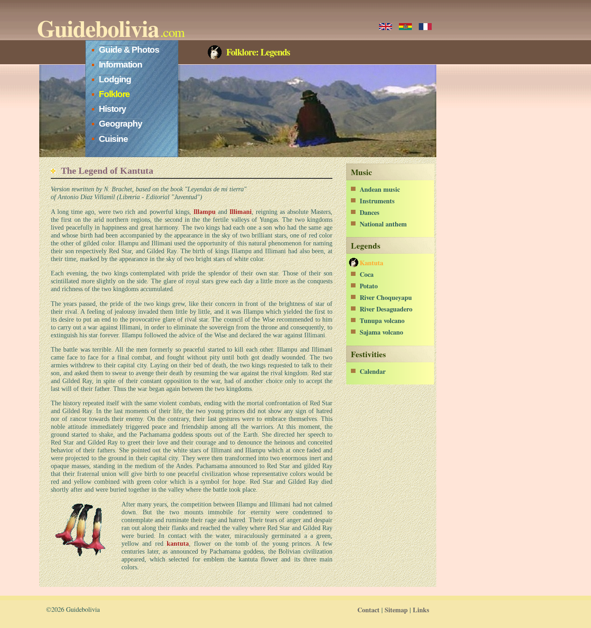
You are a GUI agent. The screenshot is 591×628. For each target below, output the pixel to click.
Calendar (373, 371)
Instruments (377, 201)
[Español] (405, 26)
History (112, 109)
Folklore (114, 94)
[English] (385, 26)
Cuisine (113, 139)
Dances (370, 212)
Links (421, 610)
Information (120, 64)
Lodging (115, 79)
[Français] (425, 26)
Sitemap (396, 610)
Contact (368, 610)
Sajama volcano (381, 332)
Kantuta (371, 263)
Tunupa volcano (382, 320)
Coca (367, 274)
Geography (120, 123)
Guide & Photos (129, 50)
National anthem (383, 224)
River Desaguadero (386, 309)
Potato (369, 286)
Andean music (380, 189)
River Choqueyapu (386, 297)
